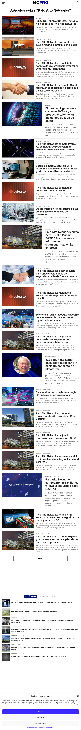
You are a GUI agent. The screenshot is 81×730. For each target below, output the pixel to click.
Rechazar (40, 717)
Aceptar (40, 712)
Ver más (40, 558)
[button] (78, 696)
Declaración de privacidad (45, 727)
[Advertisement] (40, 579)
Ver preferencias (40, 723)
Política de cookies (32, 727)
